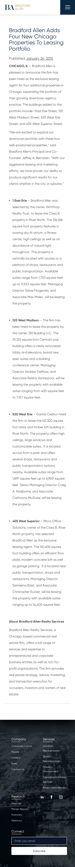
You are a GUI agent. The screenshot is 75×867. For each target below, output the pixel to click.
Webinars (16, 820)
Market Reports (19, 809)
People (15, 752)
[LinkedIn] (42, 800)
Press (14, 763)
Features (16, 803)
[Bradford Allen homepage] (17, 7)
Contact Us (17, 769)
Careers (15, 757)
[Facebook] (51, 800)
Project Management (55, 787)
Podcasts (16, 814)
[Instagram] (60, 800)
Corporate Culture (21, 746)
